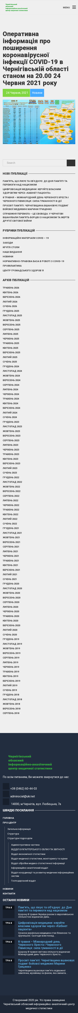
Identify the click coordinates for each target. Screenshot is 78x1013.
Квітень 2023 (10, 459)
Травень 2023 (11, 454)
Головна (8, 818)
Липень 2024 (10, 389)
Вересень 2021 (11, 542)
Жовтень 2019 (11, 648)
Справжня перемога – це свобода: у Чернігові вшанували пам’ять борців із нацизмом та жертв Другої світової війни (36, 217)
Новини (8, 256)
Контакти (9, 893)
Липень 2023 (10, 445)
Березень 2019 (11, 681)
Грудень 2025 (11, 311)
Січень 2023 (10, 472)
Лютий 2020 (10, 630)
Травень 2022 (11, 509)
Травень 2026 (11, 287)
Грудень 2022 (11, 477)
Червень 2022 (11, 505)
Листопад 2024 (12, 371)
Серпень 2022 (11, 496)
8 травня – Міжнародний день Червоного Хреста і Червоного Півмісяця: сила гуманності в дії (36, 199)
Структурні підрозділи (19, 838)
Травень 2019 (11, 671)
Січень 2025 (10, 361)
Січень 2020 (10, 634)
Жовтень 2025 (11, 320)
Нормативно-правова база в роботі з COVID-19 (33, 261)
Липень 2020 (10, 607)
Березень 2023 (11, 463)
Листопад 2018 (12, 699)
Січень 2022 (10, 523)
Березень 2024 (11, 408)
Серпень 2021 (11, 546)
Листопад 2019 (12, 644)
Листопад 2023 (12, 426)
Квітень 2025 (10, 348)
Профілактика (12, 265)
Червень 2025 (11, 338)
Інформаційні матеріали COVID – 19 (26, 238)
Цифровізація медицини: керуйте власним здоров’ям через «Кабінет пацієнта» (32, 191)
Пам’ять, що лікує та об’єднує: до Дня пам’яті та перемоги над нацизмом (35, 183)
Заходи (8, 242)
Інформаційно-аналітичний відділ (29, 867)
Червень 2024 (11, 394)
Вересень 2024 (11, 380)
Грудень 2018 (11, 694)
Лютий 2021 (10, 574)
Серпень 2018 (11, 713)
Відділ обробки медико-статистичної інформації (38, 863)
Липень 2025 (10, 334)
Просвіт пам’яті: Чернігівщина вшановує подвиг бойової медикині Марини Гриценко (35, 207)
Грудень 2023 (11, 422)
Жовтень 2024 (11, 375)
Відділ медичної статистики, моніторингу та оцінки (39, 858)
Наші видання (12, 252)
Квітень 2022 (10, 514)
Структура (13, 833)
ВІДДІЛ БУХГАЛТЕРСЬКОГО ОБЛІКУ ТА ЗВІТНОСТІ (38, 849)
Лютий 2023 (10, 468)
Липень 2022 (10, 500)
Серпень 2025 (11, 329)
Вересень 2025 (11, 324)
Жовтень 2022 (11, 486)
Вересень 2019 (11, 653)
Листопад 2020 (12, 588)
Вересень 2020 (11, 597)
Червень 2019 (11, 667)
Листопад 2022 (12, 482)
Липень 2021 (10, 551)
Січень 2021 (10, 579)
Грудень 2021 (11, 528)
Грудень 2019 (11, 639)
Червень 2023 (11, 449)
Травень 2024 (11, 398)
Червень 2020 (11, 611)
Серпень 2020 (11, 602)
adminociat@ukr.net (22, 796)
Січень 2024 (10, 417)
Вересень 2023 (11, 435)
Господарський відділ (23, 880)
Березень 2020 (11, 625)
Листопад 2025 (12, 315)
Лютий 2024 (10, 412)
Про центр (9, 822)
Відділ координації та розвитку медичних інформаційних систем (42, 874)
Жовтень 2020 (11, 593)
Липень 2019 (10, 662)
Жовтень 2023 (11, 431)
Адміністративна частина (25, 844)
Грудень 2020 (11, 583)
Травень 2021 (11, 560)
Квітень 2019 (10, 676)
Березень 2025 (11, 352)
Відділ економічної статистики (28, 854)
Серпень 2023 (11, 440)
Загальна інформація (19, 829)
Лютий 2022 (10, 519)
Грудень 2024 (11, 366)
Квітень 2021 (10, 565)
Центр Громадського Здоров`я (23, 270)
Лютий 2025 (10, 357)
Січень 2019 (10, 690)
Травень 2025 (11, 343)
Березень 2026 (11, 297)
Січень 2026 (10, 306)
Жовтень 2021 (11, 537)
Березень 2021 (11, 570)
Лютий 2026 (10, 301)
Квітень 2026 (10, 292)
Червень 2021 (11, 556)
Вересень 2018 (11, 708)
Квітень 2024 (10, 403)
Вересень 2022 (11, 491)
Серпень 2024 (11, 385)
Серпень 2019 (11, 657)
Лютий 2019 (10, 685)
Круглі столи (11, 247)
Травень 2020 (11, 616)
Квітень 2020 (10, 620)
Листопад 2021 (12, 533)
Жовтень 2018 (11, 704)
